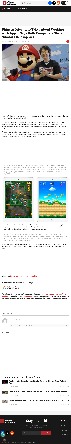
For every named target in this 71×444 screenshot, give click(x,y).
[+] (37, 325)
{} (34, 325)
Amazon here (29, 296)
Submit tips (22, 9)
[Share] (67, 41)
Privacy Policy (32, 442)
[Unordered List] (24, 326)
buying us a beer (52, 294)
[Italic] (14, 326)
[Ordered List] (21, 326)
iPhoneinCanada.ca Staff (10, 41)
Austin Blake (14, 386)
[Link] (32, 326)
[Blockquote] (27, 326)
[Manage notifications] (4, 439)
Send (46, 433)
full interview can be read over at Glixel (24, 276)
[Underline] (16, 326)
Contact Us (64, 434)
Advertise (64, 430)
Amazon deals (9, 9)
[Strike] (19, 326)
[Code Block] (29, 326)
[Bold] (11, 326)
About (63, 425)
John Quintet (14, 395)
